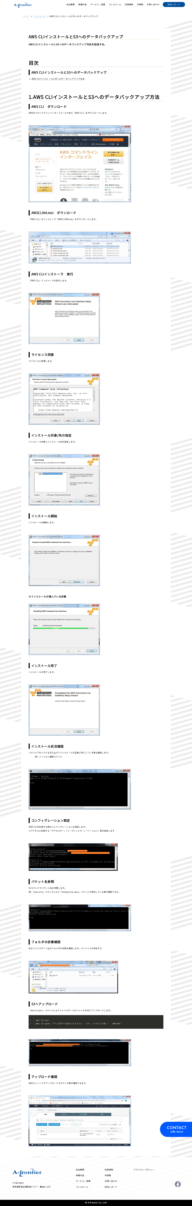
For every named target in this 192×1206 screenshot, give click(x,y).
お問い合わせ (111, 1181)
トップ (26, 16)
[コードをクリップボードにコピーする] (160, 1020)
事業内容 (80, 1175)
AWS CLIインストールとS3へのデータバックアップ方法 (58, 78)
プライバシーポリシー (144, 1169)
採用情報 (109, 1169)
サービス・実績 (83, 1181)
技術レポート (111, 1186)
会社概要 (80, 1169)
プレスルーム (39, 16)
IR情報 (108, 1175)
